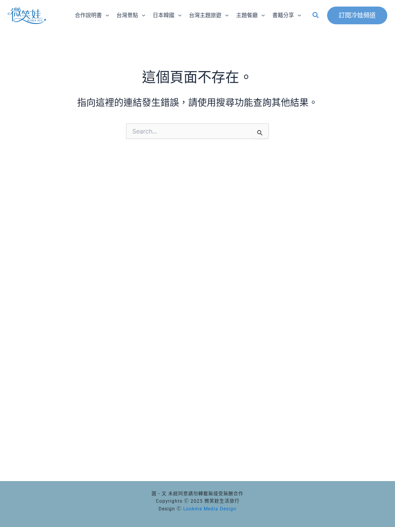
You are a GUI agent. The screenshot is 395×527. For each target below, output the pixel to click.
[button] (105, 15)
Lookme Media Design (209, 509)
